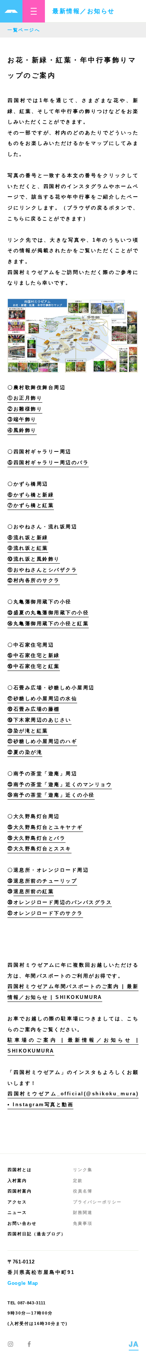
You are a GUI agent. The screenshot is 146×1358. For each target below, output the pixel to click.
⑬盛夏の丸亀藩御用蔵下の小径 (48, 612)
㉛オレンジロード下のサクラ (45, 913)
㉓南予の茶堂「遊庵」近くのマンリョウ (59, 784)
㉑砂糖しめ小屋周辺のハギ (42, 741)
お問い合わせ (22, 1223)
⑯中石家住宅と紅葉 (33, 666)
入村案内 (17, 1180)
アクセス (17, 1202)
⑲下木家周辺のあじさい (39, 720)
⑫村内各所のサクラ (33, 580)
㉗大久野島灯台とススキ (39, 848)
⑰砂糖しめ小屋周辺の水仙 (42, 698)
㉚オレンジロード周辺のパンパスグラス (59, 902)
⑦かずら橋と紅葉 (30, 505)
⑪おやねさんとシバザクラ (42, 570)
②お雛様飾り (24, 409)
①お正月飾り (24, 398)
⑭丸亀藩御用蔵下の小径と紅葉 (48, 623)
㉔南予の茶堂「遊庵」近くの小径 (51, 795)
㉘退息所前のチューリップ (42, 881)
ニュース (17, 1212)
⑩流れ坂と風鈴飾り (33, 559)
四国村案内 (19, 1191)
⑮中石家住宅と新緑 (33, 655)
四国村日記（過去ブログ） (36, 1234)
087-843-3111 (31, 1303)
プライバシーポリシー (97, 1202)
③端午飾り (22, 419)
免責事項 (82, 1223)
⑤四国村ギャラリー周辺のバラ (48, 462)
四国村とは (19, 1169)
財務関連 (82, 1212)
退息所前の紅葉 (33, 891)
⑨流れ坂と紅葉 (27, 548)
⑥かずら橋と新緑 (30, 495)
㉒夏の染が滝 (24, 752)
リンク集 (82, 1169)
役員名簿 (82, 1191)
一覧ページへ (23, 30)
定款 (78, 1180)
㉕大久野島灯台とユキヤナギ (45, 827)
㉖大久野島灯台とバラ (36, 838)
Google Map (22, 1283)
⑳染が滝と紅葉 (27, 731)
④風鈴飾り (22, 430)
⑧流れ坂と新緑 (27, 537)
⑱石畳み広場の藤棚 (33, 709)
